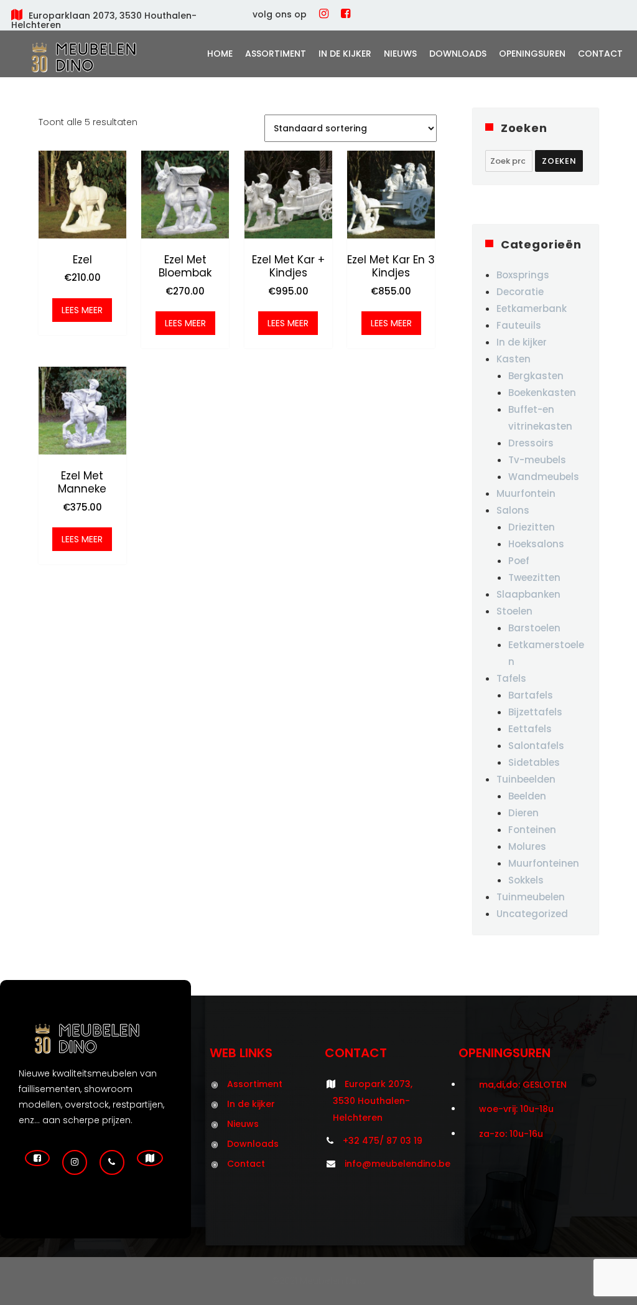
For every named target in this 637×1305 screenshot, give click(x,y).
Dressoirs (531, 443)
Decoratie (520, 291)
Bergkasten (536, 375)
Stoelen (514, 611)
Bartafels (530, 695)
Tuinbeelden (526, 779)
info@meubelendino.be (397, 1163)
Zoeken (559, 161)
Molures (527, 846)
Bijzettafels (535, 711)
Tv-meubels (537, 459)
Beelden (527, 796)
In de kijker (344, 53)
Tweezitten (534, 577)
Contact (600, 53)
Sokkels (526, 880)
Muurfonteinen (543, 863)
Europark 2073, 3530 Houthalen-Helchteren (372, 1101)
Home (220, 53)
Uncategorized (532, 913)
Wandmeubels (543, 476)
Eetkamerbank (531, 308)
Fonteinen (532, 829)
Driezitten (531, 527)
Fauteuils (518, 325)
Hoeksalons (536, 543)
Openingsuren (532, 53)
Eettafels (530, 728)
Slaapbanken (528, 594)
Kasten (513, 358)
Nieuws (400, 53)
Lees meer (82, 310)
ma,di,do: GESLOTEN (523, 1084)
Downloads (457, 53)
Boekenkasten (542, 392)
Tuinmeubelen (530, 896)
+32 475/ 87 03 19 (382, 1140)
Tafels (511, 678)
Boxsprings (522, 274)
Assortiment (275, 53)
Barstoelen (534, 627)
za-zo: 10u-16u (511, 1134)
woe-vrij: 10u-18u (516, 1109)
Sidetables (534, 762)
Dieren (523, 812)
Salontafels (536, 745)
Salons (512, 510)
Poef (518, 560)
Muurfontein (526, 493)
